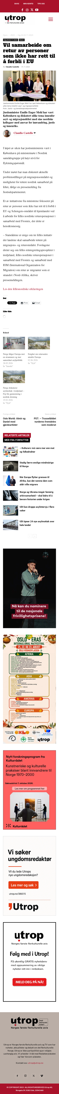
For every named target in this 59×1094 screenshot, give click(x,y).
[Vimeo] (42, 1076)
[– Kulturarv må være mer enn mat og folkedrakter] (10, 451)
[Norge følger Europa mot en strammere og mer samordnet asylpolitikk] (14, 343)
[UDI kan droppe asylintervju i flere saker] (10, 510)
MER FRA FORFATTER (16, 440)
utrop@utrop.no (35, 1063)
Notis (22, 40)
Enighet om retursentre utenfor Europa (38, 355)
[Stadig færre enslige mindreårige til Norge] (10, 466)
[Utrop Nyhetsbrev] (29, 1000)
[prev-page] (30, 536)
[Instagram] (25, 1076)
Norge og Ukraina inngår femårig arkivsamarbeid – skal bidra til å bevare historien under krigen (36, 496)
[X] (34, 1076)
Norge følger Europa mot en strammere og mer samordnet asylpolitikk (14, 357)
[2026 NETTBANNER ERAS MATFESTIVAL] (29, 742)
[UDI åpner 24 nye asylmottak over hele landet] (10, 525)
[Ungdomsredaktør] (29, 914)
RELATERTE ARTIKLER (17, 435)
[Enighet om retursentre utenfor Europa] (39, 343)
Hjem (5, 35)
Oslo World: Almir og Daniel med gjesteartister (14, 421)
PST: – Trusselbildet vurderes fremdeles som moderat (45, 421)
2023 (12, 35)
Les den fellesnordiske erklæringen (23, 289)
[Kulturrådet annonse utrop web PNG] (29, 828)
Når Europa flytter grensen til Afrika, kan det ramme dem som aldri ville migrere (36, 481)
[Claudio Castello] (9, 133)
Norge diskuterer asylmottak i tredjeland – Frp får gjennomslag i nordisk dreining (13, 392)
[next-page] (35, 536)
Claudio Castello (12, 67)
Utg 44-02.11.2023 (25, 35)
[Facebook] (17, 1076)
